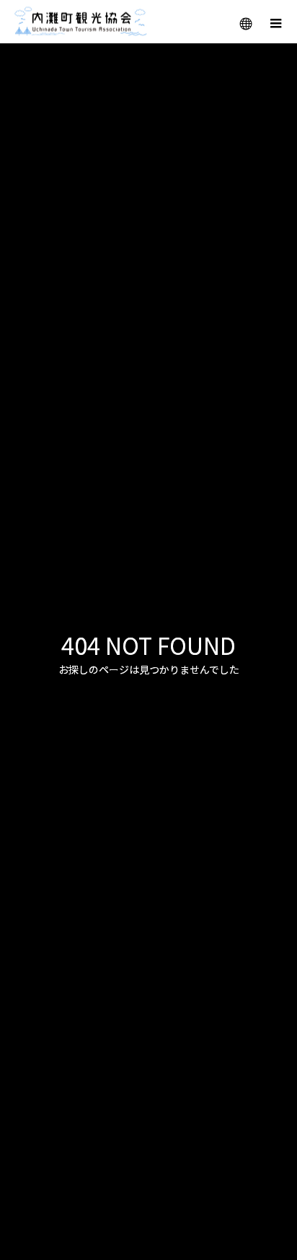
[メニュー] (275, 21)
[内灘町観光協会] (80, 22)
